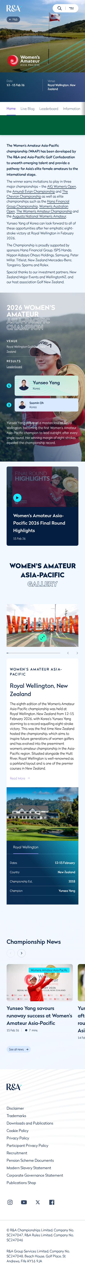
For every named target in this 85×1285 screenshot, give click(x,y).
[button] (59, 8)
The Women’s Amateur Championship (44, 211)
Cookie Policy (17, 1130)
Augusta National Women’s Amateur (39, 216)
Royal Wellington (25, 847)
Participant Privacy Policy (27, 1145)
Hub (15, 19)
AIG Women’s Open (61, 186)
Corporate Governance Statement (35, 1175)
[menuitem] (14, 8)
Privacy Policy (18, 1138)
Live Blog (27, 108)
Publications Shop (21, 1183)
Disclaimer (15, 1108)
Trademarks (16, 1116)
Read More (17, 778)
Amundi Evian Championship (33, 191)
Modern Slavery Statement (29, 1168)
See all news (16, 1049)
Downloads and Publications (30, 1123)
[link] (15, 19)
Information (71, 108)
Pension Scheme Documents (30, 1160)
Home (11, 108)
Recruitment (17, 1153)
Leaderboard (48, 108)
